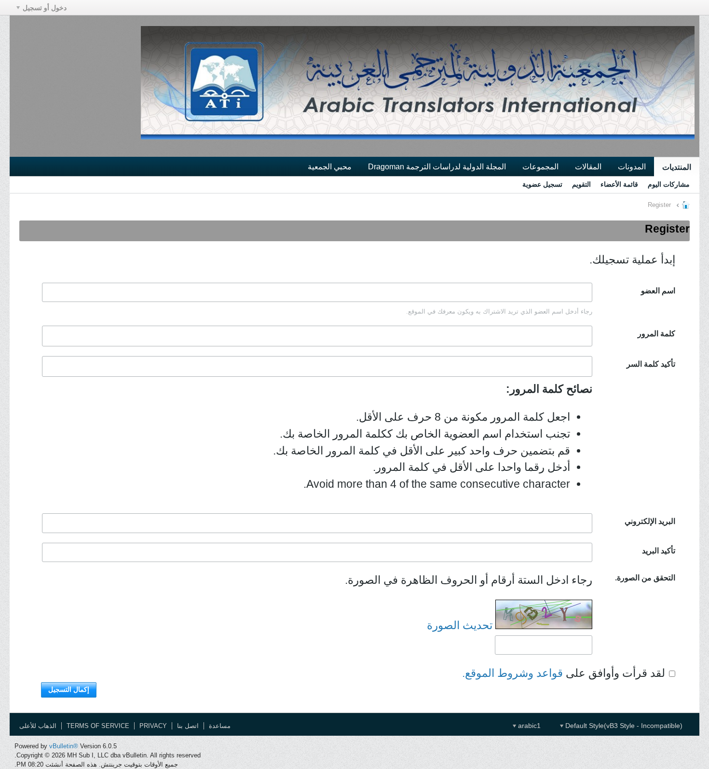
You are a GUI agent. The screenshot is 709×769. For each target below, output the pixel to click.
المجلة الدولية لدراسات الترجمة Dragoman (437, 166)
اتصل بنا (188, 725)
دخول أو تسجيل (45, 8)
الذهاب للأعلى (37, 725)
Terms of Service (98, 725)
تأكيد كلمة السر (651, 363)
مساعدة (220, 725)
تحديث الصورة (459, 625)
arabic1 (528, 725)
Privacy (153, 725)
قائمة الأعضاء (619, 184)
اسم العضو (658, 290)
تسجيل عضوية (542, 184)
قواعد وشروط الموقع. (512, 673)
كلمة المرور (656, 333)
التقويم (581, 184)
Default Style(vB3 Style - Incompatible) (622, 725)
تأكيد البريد (658, 550)
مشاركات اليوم (669, 184)
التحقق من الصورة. (645, 577)
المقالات (588, 166)
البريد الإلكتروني (650, 521)
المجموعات (540, 166)
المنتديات (676, 167)
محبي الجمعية (330, 166)
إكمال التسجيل (68, 689)
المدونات (632, 166)
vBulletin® (63, 746)
